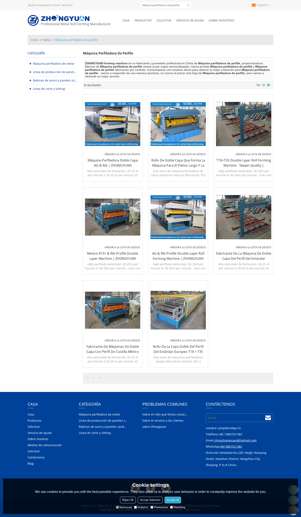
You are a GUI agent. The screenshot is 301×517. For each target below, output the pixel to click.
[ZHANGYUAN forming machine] (70, 20)
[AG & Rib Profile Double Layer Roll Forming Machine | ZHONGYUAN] (178, 217)
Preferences (161, 507)
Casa (125, 20)
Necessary (125, 507)
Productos (143, 20)
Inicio (34, 40)
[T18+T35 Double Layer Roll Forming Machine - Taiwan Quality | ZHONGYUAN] (243, 124)
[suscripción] (268, 418)
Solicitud (164, 20)
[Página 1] (88, 378)
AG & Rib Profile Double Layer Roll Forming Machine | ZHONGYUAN (178, 256)
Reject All (128, 499)
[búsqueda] (188, 5)
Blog (31, 463)
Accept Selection (150, 499)
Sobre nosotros (221, 20)
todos (46, 40)
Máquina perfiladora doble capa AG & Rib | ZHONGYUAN (113, 163)
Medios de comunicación (45, 445)
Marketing (179, 507)
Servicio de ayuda (190, 20)
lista (263, 85)
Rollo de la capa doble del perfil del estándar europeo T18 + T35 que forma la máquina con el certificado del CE (178, 349)
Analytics (142, 507)
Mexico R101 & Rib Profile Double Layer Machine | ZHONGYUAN (112, 256)
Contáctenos (36, 457)
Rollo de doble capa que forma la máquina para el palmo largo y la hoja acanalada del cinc (178, 163)
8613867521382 (231, 446)
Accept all (173, 499)
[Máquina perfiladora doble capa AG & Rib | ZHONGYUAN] (112, 124)
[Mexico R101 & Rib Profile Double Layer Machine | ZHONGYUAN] (112, 217)
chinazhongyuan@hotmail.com (235, 440)
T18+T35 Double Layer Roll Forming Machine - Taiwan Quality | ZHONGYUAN (243, 163)
